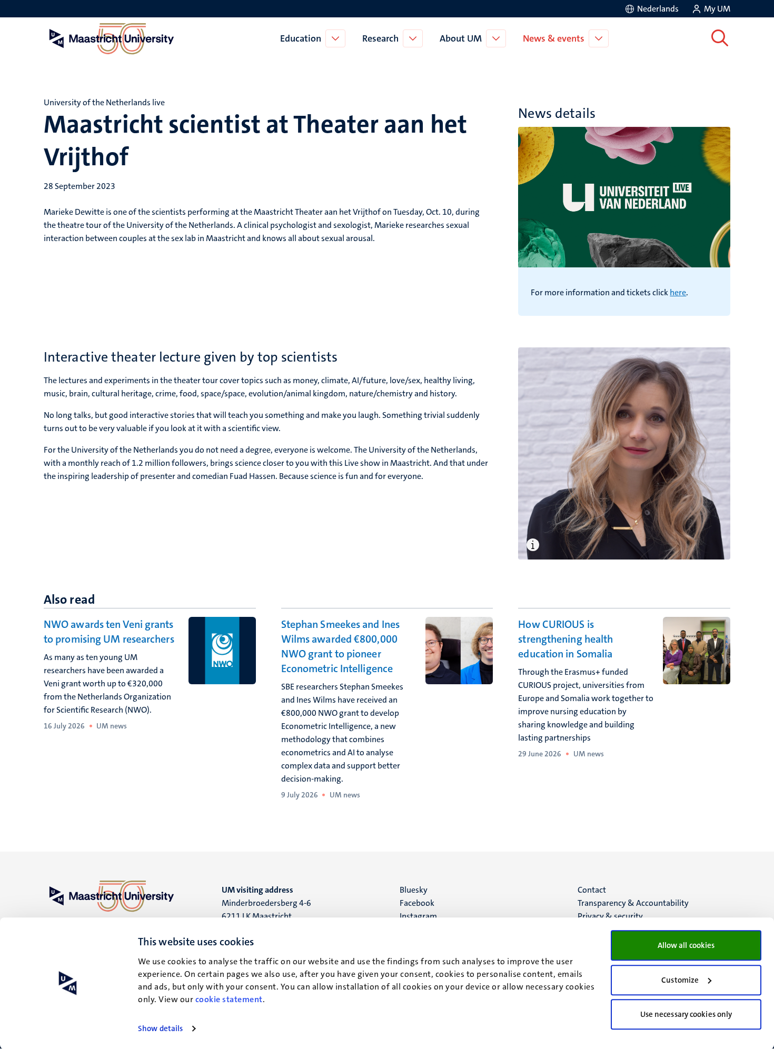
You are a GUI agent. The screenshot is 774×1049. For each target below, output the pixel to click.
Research (380, 38)
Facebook (417, 902)
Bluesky (414, 889)
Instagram (418, 916)
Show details (160, 1028)
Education (300, 38)
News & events (553, 38)
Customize (680, 980)
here (678, 292)
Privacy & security (610, 916)
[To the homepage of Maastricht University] (112, 38)
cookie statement (229, 999)
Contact (592, 889)
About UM (461, 38)
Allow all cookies (686, 945)
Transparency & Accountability (633, 902)
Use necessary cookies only (686, 1014)
